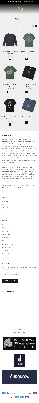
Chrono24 (5, 208)
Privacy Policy (7, 254)
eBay (4, 211)
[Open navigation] (3, 9)
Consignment (6, 234)
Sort (14, 26)
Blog (3, 241)
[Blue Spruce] (29, 59)
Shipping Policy (7, 244)
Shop (4, 228)
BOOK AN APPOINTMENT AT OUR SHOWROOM (19, 2)
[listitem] (19, 377)
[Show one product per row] (33, 26)
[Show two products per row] (36, 26)
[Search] (31, 9)
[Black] (10, 59)
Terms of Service (8, 250)
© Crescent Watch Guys (19, 330)
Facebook (5, 205)
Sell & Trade (6, 231)
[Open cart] (36, 9)
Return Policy (6, 247)
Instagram (5, 201)
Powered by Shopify (19, 333)
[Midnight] (31, 59)
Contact (5, 238)
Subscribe (10, 281)
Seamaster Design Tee (29, 117)
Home (4, 225)
